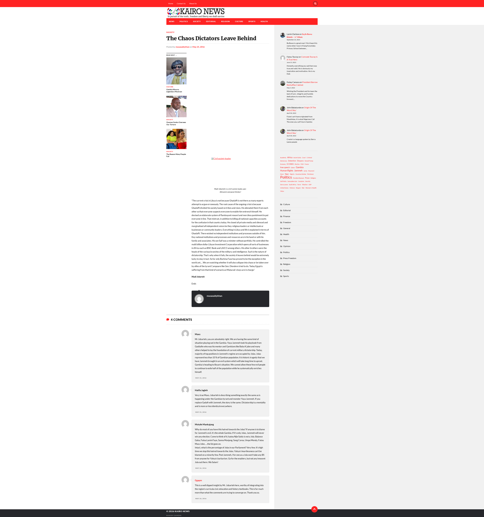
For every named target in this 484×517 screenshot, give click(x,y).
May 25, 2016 (198, 47)
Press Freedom (289, 258)
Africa (289, 157)
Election (297, 164)
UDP (310, 184)
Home (170, 3)
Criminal (309, 157)
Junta (305, 171)
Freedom (287, 222)
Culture (239, 21)
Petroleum (310, 174)
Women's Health (311, 188)
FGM (302, 164)
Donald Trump (309, 161)
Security (307, 181)
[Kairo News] (242, 12)
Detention (292, 161)
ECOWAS (290, 164)
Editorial (211, 21)
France (307, 164)
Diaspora (300, 161)
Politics (184, 21)
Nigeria (292, 174)
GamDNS (177, 515)
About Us (193, 3)
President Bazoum (298, 178)
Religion (225, 21)
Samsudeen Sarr (292, 181)
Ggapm (198, 480)
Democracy (283, 161)
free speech (285, 167)
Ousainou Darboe (300, 174)
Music (282, 174)
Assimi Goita (297, 157)
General (286, 228)
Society (197, 21)
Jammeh (298, 170)
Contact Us (181, 3)
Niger (287, 174)
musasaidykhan (182, 47)
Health (264, 21)
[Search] (315, 3)
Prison (307, 178)
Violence (292, 188)
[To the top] (314, 509)
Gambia (300, 167)
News (171, 21)
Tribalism (305, 184)
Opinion (286, 246)
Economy (283, 164)
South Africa (292, 184)
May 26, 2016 (200, 468)
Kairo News (182, 511)
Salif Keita (283, 181)
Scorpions (301, 181)
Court (304, 157)
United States (284, 188)
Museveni (311, 171)
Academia (283, 157)
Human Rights (286, 170)
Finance (286, 216)
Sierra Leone (284, 184)
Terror (299, 184)
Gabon (293, 167)
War (303, 188)
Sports (251, 21)
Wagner (298, 188)
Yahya (282, 191)
